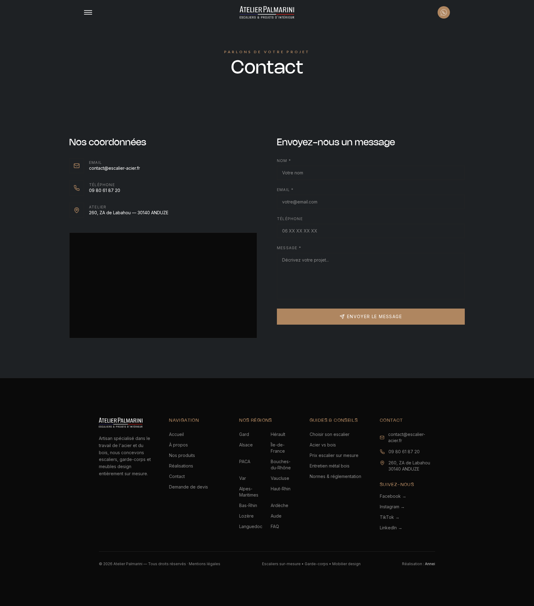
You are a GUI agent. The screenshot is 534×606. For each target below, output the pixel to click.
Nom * (284, 160)
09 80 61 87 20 (404, 451)
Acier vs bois (323, 444)
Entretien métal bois (330, 465)
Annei (430, 563)
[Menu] (88, 12)
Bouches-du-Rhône (281, 464)
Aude (276, 516)
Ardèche (279, 505)
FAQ (275, 526)
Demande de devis (188, 486)
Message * (289, 247)
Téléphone (290, 218)
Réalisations (181, 465)
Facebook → (393, 496)
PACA (244, 461)
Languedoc (250, 526)
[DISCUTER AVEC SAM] (444, 12)
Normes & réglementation (335, 476)
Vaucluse (280, 478)
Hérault (278, 434)
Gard (244, 434)
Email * (285, 189)
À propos (178, 444)
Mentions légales (204, 563)
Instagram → (392, 506)
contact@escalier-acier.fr (406, 437)
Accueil (176, 434)
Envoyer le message (374, 316)
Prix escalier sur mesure (334, 455)
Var (242, 478)
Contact (177, 476)
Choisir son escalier (330, 434)
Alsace (246, 444)
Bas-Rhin (248, 505)
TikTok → (390, 517)
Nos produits (182, 455)
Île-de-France (278, 448)
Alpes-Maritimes (248, 491)
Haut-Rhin (280, 488)
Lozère (246, 516)
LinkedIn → (391, 527)
